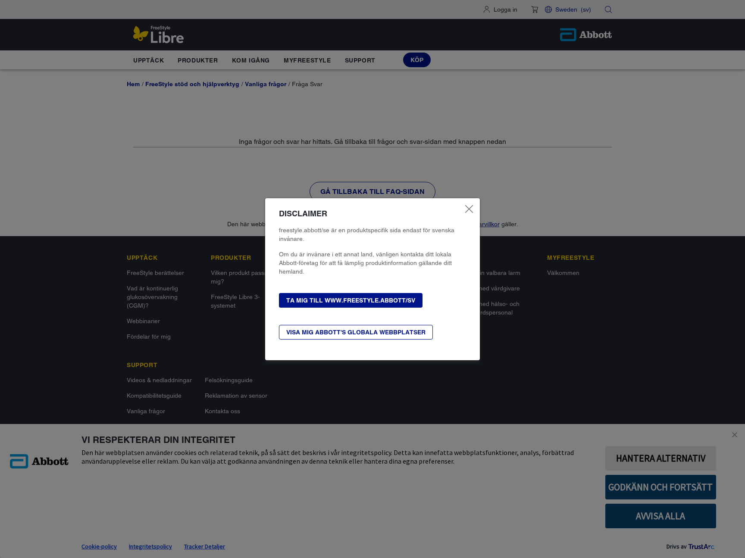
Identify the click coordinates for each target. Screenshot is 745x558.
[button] (351, 300)
